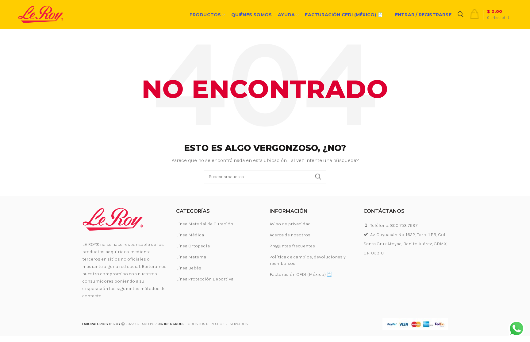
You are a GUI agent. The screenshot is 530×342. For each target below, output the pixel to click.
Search (318, 177)
